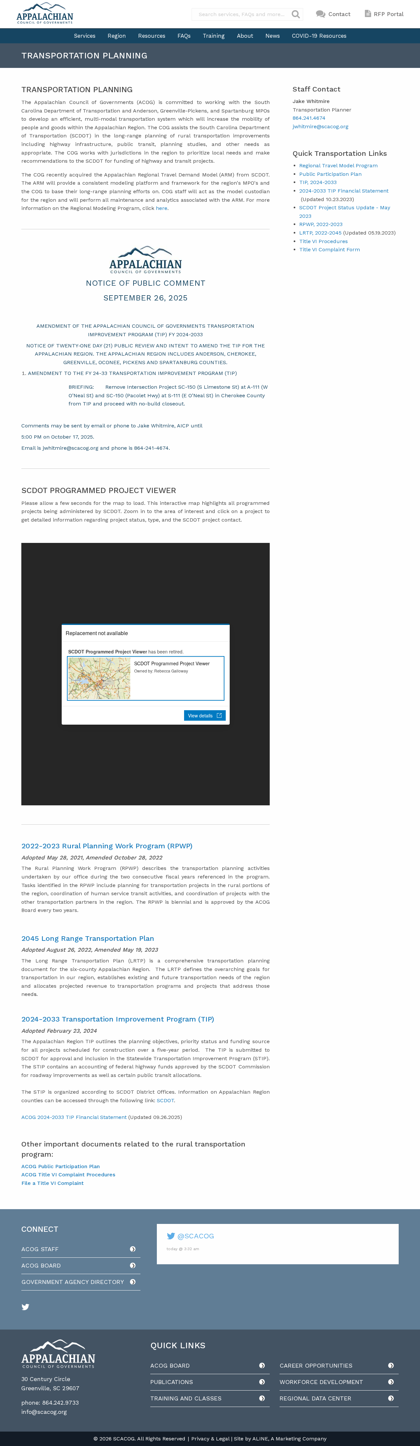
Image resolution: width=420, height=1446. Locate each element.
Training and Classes (185, 1398)
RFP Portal (389, 14)
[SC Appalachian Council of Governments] (44, 13)
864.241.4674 (309, 118)
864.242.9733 (60, 1402)
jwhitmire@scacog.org (320, 126)
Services (84, 35)
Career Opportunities (316, 1365)
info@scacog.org (44, 1412)
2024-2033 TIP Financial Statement (343, 191)
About (245, 35)
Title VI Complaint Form (329, 249)
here (161, 208)
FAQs (184, 35)
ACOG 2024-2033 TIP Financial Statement (74, 1117)
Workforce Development (321, 1381)
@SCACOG (194, 1236)
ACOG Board (41, 1265)
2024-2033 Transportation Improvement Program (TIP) (117, 1019)
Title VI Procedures (323, 241)
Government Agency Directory (72, 1281)
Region (117, 35)
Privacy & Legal (210, 1439)
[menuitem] (85, 36)
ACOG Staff (40, 1249)
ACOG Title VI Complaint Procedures (68, 1174)
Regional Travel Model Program (338, 165)
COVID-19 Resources (319, 35)
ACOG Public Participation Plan (60, 1166)
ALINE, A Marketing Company (289, 1439)
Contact (339, 14)
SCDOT (165, 1100)
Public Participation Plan (330, 174)
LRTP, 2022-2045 (320, 233)
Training (214, 35)
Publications (171, 1381)
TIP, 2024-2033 (318, 182)
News (272, 35)
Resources (151, 35)
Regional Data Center (315, 1398)
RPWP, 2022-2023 (321, 224)
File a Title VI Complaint (52, 1183)
